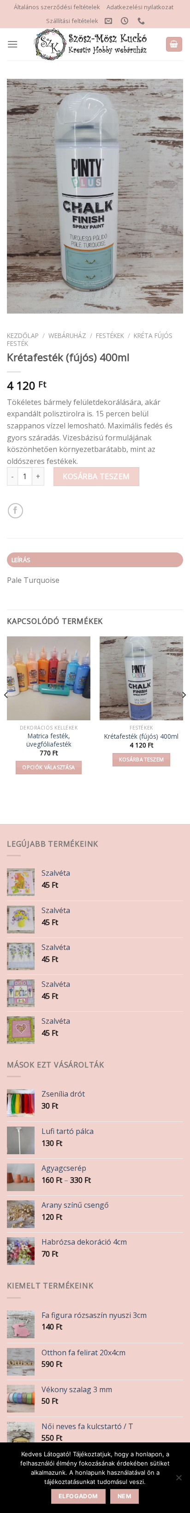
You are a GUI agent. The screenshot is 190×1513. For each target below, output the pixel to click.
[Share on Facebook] (15, 510)
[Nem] (178, 1480)
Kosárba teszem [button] (141, 759)
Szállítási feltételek (72, 21)
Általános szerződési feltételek (57, 7)
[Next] (183, 713)
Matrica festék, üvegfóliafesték (48, 740)
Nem (124, 1496)
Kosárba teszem (96, 476)
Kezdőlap (23, 335)
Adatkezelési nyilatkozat (140, 7)
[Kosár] (174, 44)
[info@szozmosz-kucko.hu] (109, 21)
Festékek (110, 335)
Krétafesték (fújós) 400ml (141, 736)
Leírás (21, 560)
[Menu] (12, 44)
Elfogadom (78, 1496)
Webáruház (67, 335)
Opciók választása (48, 767)
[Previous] (6, 713)
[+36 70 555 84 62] (142, 21)
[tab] (95, 559)
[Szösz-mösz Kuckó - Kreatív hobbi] (91, 44)
